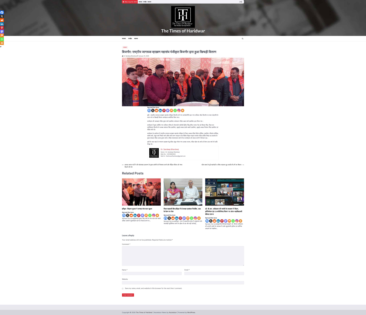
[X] (153, 110)
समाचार (140, 2)
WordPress (191, 312)
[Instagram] (179, 110)
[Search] (242, 38)
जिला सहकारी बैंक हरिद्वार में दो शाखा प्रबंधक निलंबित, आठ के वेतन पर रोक (182, 210)
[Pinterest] (164, 110)
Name (124, 270)
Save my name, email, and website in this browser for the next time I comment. (153, 288)
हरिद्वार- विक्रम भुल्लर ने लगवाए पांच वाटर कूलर (137, 209)
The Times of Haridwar (183, 30)
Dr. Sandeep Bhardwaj (130, 56)
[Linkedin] (160, 110)
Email (187, 270)
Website (125, 279)
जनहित (145, 2)
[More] (182, 110)
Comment (126, 244)
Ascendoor (173, 312)
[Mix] (171, 110)
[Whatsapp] (175, 110)
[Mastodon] (167, 110)
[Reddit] (156, 110)
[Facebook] (149, 110)
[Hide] (1, 47)
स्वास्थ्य (149, 2)
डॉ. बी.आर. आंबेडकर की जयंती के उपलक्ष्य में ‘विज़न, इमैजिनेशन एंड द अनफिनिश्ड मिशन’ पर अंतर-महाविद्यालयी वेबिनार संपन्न (223, 211)
